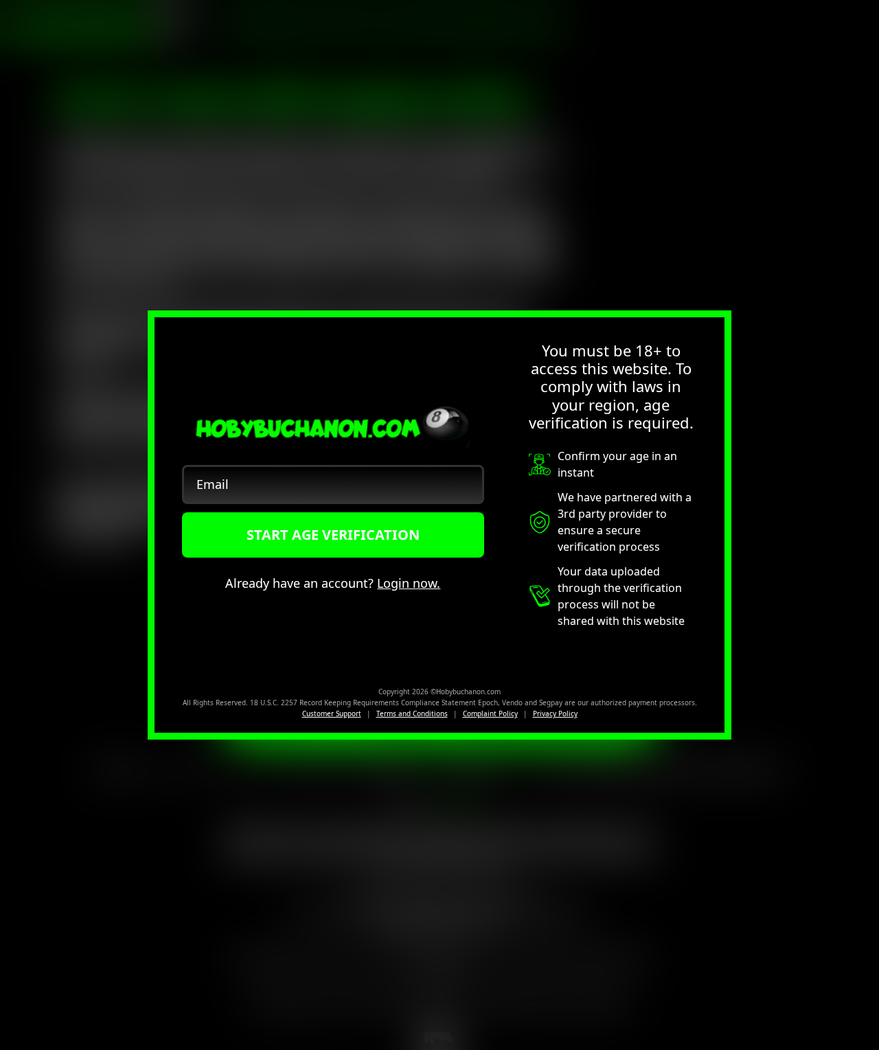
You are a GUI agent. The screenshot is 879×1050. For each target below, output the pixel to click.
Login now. (408, 583)
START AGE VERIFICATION (333, 534)
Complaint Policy (490, 713)
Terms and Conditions (412, 713)
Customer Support (331, 713)
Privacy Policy (555, 713)
